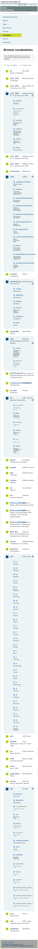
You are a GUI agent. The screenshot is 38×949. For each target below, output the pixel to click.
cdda (12, 177)
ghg (11, 473)
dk (16, 600)
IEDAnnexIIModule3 (16, 510)
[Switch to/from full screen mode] (25, 5)
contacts (18, 289)
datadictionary (16, 281)
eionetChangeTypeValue (19, 222)
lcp (11, 751)
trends (18, 147)
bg (17, 574)
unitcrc (18, 446)
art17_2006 (14, 93)
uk (16, 726)
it (16, 651)
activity (18, 348)
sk (16, 720)
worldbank (14, 929)
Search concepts (27, 65)
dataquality (14, 331)
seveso (13, 781)
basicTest (19, 794)
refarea (18, 430)
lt (16, 657)
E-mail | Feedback (8, 942)
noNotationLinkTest (19, 840)
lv (16, 670)
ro (16, 701)
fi (16, 626)
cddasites (19, 189)
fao (11, 398)
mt (17, 676)
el (16, 613)
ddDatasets (19, 295)
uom (12, 914)
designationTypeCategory (19, 205)
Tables (5, 24)
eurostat (13, 390)
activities (19, 101)
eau (17, 814)
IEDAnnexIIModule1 (16, 503)
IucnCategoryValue (19, 229)
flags (17, 413)
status (18, 322)
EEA (11, 2)
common (13, 274)
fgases (12, 460)
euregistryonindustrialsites (16, 383)
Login (22, 4)
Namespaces (7, 42)
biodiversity (14, 171)
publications (15, 774)
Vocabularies (7, 35)
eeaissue (19, 308)
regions (18, 245)
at (16, 562)
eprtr (12, 339)
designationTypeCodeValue (19, 214)
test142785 (19, 855)
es (16, 619)
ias (11, 488)
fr (16, 632)
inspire (13, 541)
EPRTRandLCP (16, 373)
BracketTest (19, 800)
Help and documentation (10, 17)
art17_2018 (14, 164)
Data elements (7, 28)
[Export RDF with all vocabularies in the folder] (32, 96)
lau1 (11, 556)
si (16, 714)
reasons (18, 139)
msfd (12, 759)
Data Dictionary (18, 13)
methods (19, 129)
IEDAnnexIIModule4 (16, 522)
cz (16, 587)
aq (11, 71)
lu (16, 663)
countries (19, 120)
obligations (19, 316)
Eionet (10, 13)
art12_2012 (14, 78)
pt (16, 695)
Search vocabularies (12, 65)
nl (16, 682)
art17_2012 (14, 156)
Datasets (5, 20)
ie (16, 644)
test (11, 789)
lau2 (11, 736)
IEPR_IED (14, 532)
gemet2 (13, 467)
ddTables (19, 301)
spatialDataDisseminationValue (19, 254)
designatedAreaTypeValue (19, 198)
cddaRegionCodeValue (19, 182)
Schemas (6, 31)
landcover (14, 549)
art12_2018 (14, 86)
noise (12, 766)
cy (16, 580)
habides (13, 480)
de (16, 594)
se (16, 707)
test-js (18, 847)
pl (16, 688)
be (16, 568)
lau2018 (13, 741)
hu (17, 638)
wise (12, 921)
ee (16, 607)
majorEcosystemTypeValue (19, 237)
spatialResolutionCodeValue (19, 263)
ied (11, 495)
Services (5, 39)
